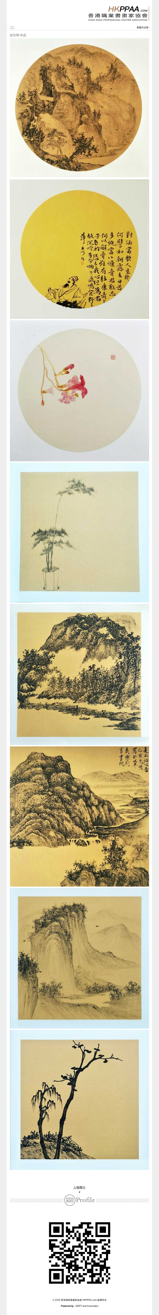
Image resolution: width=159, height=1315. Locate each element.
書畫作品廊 (142, 27)
